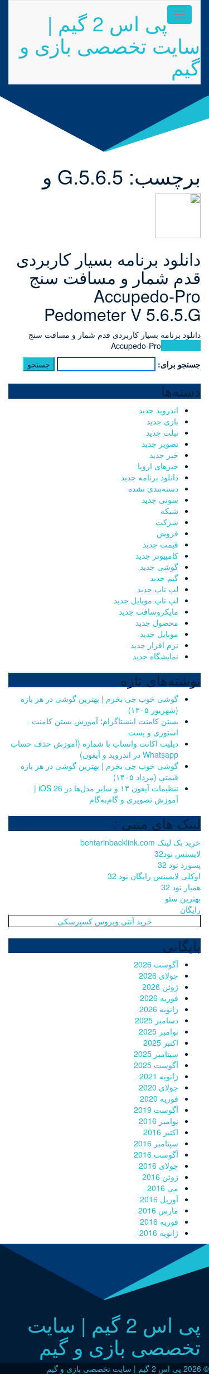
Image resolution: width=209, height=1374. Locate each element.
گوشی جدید (159, 566)
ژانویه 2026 (158, 1008)
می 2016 (162, 1187)
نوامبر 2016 (158, 1120)
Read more (181, 345)
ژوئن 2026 (160, 986)
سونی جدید (160, 499)
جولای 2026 (158, 975)
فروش (167, 533)
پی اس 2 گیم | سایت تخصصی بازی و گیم (110, 44)
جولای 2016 (158, 1165)
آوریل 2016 (159, 1199)
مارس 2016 (158, 1210)
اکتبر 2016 (160, 1131)
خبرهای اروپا (158, 465)
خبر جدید (163, 454)
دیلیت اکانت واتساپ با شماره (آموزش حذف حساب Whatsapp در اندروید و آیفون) (94, 749)
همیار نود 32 (181, 887)
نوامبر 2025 (158, 1031)
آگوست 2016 (156, 1154)
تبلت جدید (162, 432)
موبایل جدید (159, 633)
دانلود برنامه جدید (149, 477)
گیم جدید (164, 577)
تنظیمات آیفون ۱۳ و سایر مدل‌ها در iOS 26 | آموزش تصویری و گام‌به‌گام (106, 793)
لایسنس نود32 (177, 853)
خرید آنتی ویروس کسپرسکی (104, 921)
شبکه (169, 510)
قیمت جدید (160, 544)
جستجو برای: (179, 364)
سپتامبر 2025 (156, 1053)
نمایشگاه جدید (155, 656)
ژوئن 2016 (160, 1176)
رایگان (190, 909)
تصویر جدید (160, 443)
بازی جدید (162, 421)
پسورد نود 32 (179, 864)
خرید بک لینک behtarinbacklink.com (140, 842)
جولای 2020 (158, 1087)
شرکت (166, 521)
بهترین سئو (183, 898)
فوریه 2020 (159, 1098)
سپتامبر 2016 (156, 1143)
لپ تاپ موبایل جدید (146, 600)
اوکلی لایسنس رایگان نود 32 (154, 875)
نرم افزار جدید (154, 644)
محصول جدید (156, 622)
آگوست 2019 (156, 1109)
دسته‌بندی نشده (153, 488)
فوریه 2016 (159, 1221)
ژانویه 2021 (158, 1076)
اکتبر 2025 (160, 1042)
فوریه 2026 (159, 997)
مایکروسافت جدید (148, 611)
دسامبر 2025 (156, 1020)
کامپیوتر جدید (156, 555)
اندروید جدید (158, 409)
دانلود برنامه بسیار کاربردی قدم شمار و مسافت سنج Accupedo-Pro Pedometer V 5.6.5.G (108, 286)
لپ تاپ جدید (157, 588)
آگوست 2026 (156, 964)
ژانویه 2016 (158, 1232)
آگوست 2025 (156, 1064)
